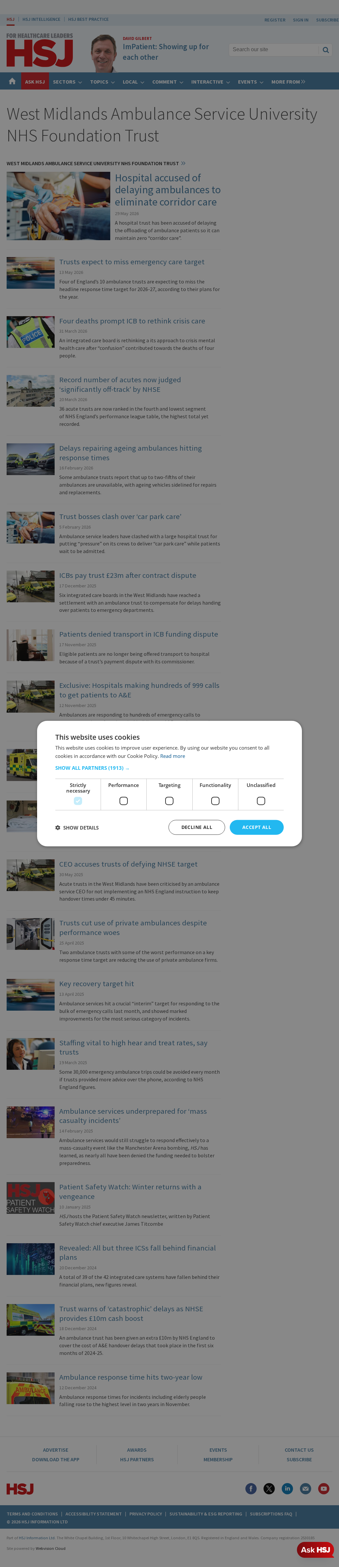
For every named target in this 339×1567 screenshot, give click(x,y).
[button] (169, 768)
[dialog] (169, 783)
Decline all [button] (196, 827)
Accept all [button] (256, 827)
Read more (172, 755)
